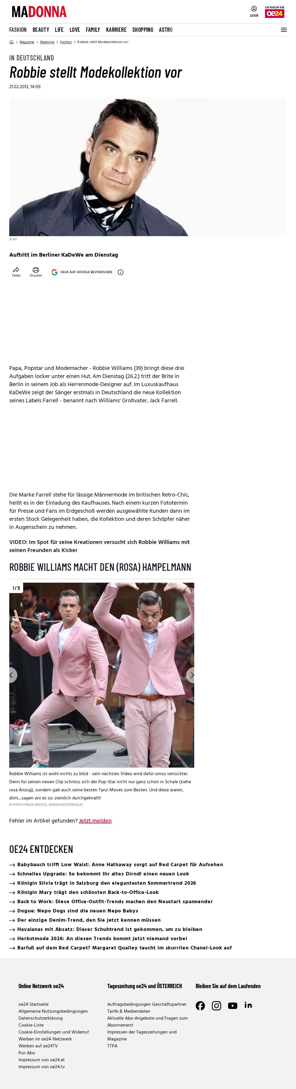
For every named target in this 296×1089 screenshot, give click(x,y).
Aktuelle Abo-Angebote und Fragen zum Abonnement (147, 1022)
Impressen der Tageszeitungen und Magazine (142, 1036)
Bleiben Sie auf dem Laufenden (228, 985)
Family (93, 29)
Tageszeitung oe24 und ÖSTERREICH (144, 985)
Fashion (18, 29)
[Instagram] (216, 1005)
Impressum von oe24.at (41, 1060)
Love (75, 29)
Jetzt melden (95, 821)
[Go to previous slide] (9, 675)
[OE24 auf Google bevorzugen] (120, 272)
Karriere (116, 29)
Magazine (27, 42)
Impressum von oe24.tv (41, 1067)
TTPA (112, 1046)
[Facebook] (200, 1005)
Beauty (41, 29)
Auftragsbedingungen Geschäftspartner (146, 1004)
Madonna (47, 42)
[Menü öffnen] (283, 30)
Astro (166, 29)
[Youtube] (232, 1005)
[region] (101, 695)
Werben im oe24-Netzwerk (45, 1039)
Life (59, 29)
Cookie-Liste (31, 1025)
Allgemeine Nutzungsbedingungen (53, 1011)
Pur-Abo (26, 1053)
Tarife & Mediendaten (128, 1011)
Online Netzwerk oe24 (41, 985)
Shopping (142, 29)
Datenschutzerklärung (40, 1018)
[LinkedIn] (249, 1005)
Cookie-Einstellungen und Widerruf (53, 1032)
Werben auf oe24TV (38, 1046)
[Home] (11, 42)
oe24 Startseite (33, 1004)
